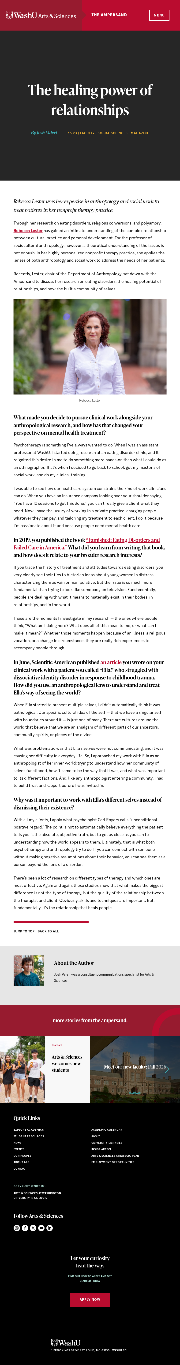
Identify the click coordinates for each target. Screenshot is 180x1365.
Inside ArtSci (101, 1149)
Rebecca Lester (28, 231)
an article (111, 662)
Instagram (17, 1228)
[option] (45, 1069)
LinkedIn (49, 1228)
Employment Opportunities (113, 1162)
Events (19, 1149)
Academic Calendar (106, 1130)
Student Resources (29, 1136)
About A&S (21, 1162)
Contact (20, 1169)
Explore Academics (29, 1130)
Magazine (140, 133)
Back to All (48, 931)
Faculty (87, 133)
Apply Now (90, 1300)
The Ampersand (109, 15)
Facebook (25, 1228)
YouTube (41, 1228)
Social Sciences (113, 133)
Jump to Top (25, 931)
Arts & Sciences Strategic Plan (115, 1156)
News (18, 1143)
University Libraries (107, 1143)
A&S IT (95, 1136)
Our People (23, 1156)
